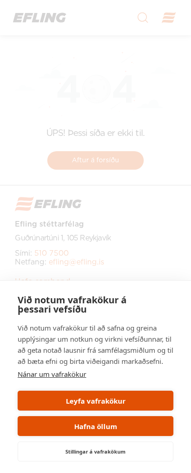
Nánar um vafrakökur (52, 374)
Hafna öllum (95, 426)
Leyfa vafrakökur (96, 400)
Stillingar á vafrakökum (95, 451)
